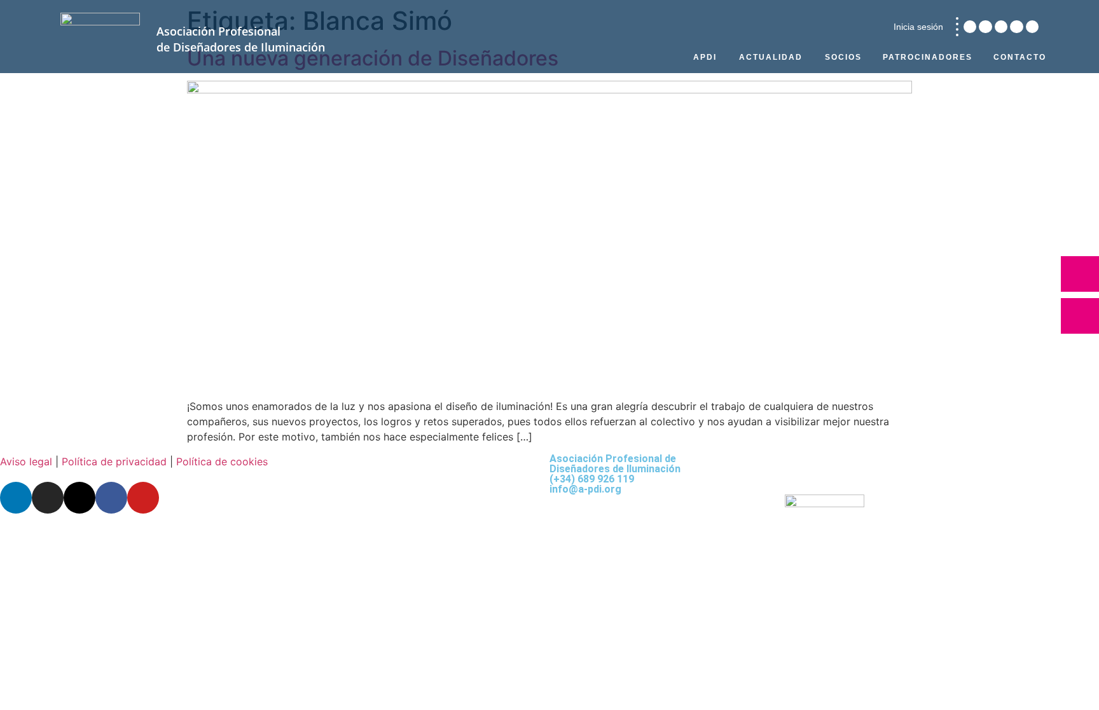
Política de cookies (222, 461)
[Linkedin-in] (970, 26)
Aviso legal (26, 461)
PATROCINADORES (927, 57)
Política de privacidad (114, 461)
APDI (705, 57)
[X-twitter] (1001, 26)
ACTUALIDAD (771, 57)
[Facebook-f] (1016, 26)
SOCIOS (843, 57)
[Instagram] (985, 26)
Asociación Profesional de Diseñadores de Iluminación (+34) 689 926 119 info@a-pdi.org (615, 474)
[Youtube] (1032, 26)
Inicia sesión (918, 27)
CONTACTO (1019, 57)
